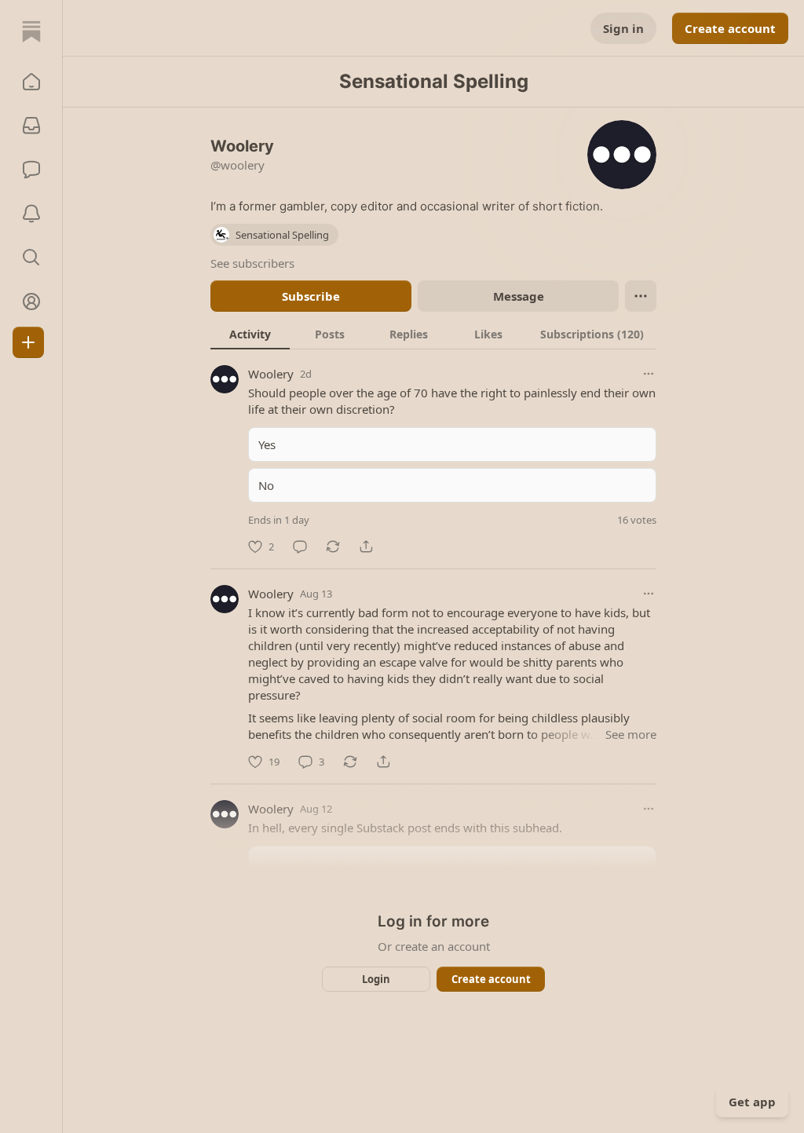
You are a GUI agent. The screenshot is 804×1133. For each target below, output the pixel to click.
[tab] (250, 333)
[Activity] (31, 213)
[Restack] (333, 546)
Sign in (623, 28)
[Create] (28, 342)
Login (376, 979)
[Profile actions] (640, 296)
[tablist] (433, 333)
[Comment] (300, 546)
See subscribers (252, 263)
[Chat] (31, 169)
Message (518, 296)
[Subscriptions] (31, 125)
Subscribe (311, 296)
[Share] (366, 546)
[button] (31, 82)
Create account (730, 28)
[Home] (31, 31)
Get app (752, 1101)
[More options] (648, 373)
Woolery (271, 374)
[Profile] (31, 301)
